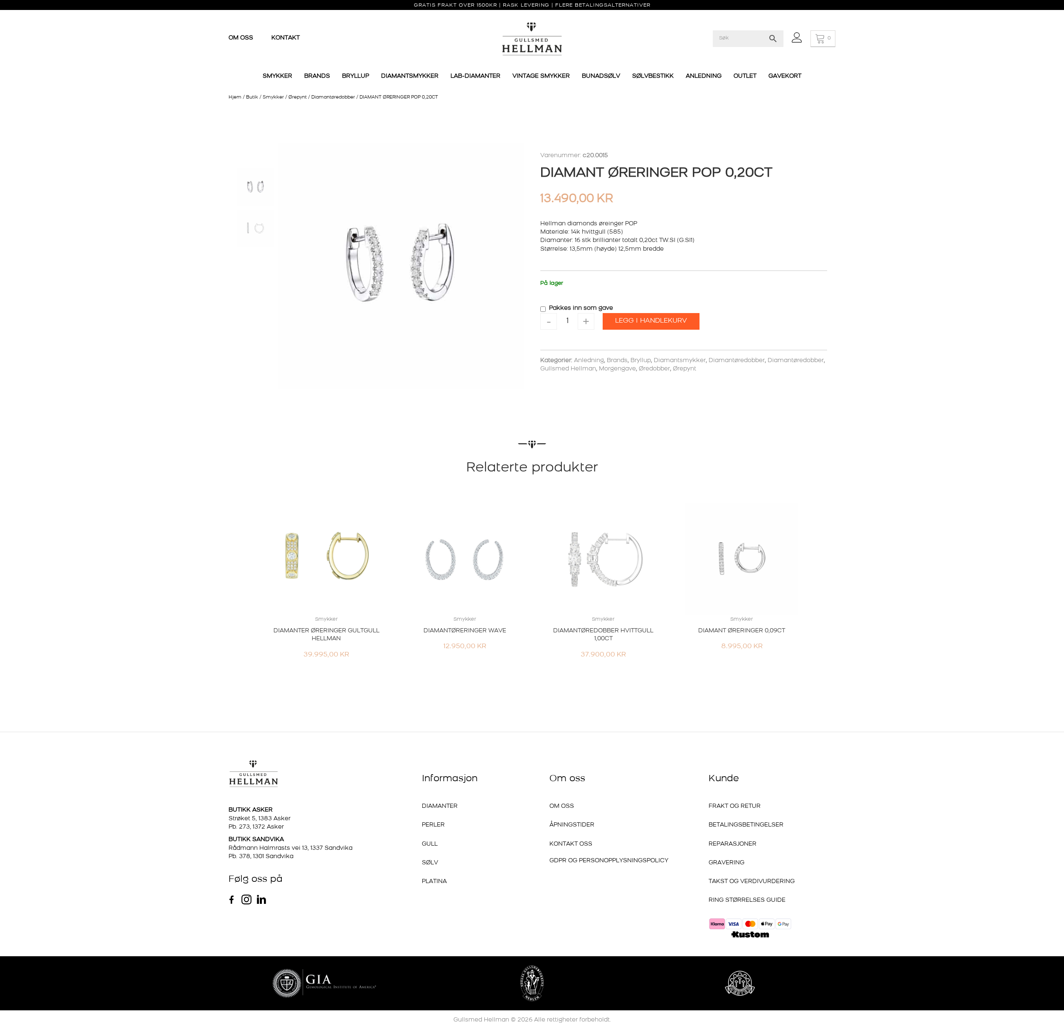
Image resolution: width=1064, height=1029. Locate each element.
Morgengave (617, 369)
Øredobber (654, 369)
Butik (252, 97)
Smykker (273, 97)
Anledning (589, 361)
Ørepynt (297, 97)
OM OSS (242, 38)
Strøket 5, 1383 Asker (260, 819)
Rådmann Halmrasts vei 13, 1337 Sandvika (290, 848)
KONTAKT (285, 38)
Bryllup (641, 361)
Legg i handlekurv (651, 321)
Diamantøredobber (333, 97)
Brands (617, 361)
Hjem (235, 97)
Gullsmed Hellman (568, 369)
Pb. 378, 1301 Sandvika (261, 857)
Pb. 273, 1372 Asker (256, 827)
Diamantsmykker (680, 361)
